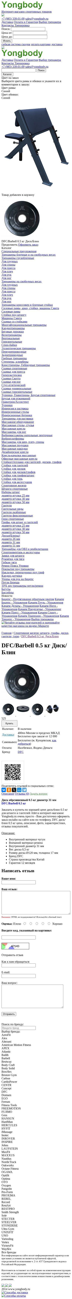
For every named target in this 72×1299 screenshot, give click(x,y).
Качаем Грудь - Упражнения (45, 602)
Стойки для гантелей (14, 465)
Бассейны (7, 592)
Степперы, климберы (14, 361)
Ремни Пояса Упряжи (15, 565)
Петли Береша (10, 582)
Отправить (9, 1014)
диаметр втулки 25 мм (15, 495)
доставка (56, 44)
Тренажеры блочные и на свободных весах (28, 254)
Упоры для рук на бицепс (17, 579)
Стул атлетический (13, 385)
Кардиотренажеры (13, 328)
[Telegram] (24, 790)
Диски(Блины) (10, 535)
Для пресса (8, 268)
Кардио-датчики (11, 575)
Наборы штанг (10, 492)
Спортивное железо (13, 485)
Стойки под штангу (13, 314)
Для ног (6, 278)
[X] (14, 790)
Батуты (6, 589)
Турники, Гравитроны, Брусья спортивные (28, 395)
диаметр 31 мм (10, 542)
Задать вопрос (39, 793)
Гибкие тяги (9, 562)
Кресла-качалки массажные (18, 455)
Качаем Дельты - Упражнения (20, 605)
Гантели (6, 505)
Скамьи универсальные (16, 388)
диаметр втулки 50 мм (15, 502)
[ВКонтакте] (3, 790)
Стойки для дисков (13, 468)
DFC (21, 751)
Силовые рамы (10, 311)
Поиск (41, 70)
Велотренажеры (11, 335)
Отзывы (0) (22, 793)
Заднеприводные (12, 355)
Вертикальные (10, 338)
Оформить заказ (28, 244)
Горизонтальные (11, 341)
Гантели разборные (13, 512)
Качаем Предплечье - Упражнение (39, 609)
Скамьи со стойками (14, 321)
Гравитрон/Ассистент (15, 401)
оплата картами (41, 44)
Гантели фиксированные (17, 515)
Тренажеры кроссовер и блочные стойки (27, 304)
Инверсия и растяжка (14, 408)
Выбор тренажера (50, 22)
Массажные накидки (14, 448)
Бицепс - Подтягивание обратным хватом (27, 599)
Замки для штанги (12, 555)
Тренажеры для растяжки (17, 418)
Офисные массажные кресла (19, 458)
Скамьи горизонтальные (16, 391)
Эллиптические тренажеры (18, 348)
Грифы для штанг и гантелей (19, 522)
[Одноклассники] (9, 790)
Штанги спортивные (14, 488)
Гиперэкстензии (11, 375)
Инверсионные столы (15, 411)
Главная (6, 633)
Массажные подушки (14, 445)
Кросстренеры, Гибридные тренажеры (25, 365)
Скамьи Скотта (10, 378)
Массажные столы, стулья (17, 425)
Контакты (8, 25)
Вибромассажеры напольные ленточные (26, 435)
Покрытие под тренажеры (17, 569)
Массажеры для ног (13, 431)
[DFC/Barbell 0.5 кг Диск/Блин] (22, 701)
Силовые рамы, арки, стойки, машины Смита (30, 308)
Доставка (7, 22)
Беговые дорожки (12, 331)
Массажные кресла (13, 428)
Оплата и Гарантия (26, 22)
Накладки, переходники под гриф (22, 572)
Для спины (8, 264)
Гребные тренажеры (14, 358)
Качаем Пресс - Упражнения (19, 612)
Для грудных (9, 261)
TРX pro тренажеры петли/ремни (22, 585)
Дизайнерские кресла (14, 452)
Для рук (6, 274)
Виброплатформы (12, 438)
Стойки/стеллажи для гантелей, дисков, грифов (31, 462)
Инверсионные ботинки (16, 415)
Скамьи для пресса (13, 371)
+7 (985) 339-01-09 (13, 18)
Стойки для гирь (12, 478)
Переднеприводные (13, 351)
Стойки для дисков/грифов (18, 472)
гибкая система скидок (15, 44)
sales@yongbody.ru (36, 18)
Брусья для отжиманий (15, 398)
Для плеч (7, 271)
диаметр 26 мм (10, 539)
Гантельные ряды (12, 508)
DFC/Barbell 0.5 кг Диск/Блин (40, 636)
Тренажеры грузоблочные (17, 258)
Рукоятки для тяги (12, 559)
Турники (7, 405)
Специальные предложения (18, 251)
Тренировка (22, 25)
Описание (7, 793)
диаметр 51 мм (10, 545)
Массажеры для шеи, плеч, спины (22, 442)
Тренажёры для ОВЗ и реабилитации (24, 549)
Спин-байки (9, 345)
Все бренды (8, 1252)
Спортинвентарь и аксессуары (20, 552)
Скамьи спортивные (14, 368)
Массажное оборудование (17, 421)
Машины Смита (11, 318)
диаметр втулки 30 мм (15, 498)
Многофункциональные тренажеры (24, 324)
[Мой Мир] (19, 790)
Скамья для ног (11, 381)
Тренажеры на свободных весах (21, 281)
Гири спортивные (12, 518)
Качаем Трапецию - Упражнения (38, 615)
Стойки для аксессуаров (16, 482)
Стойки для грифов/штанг (18, 475)
